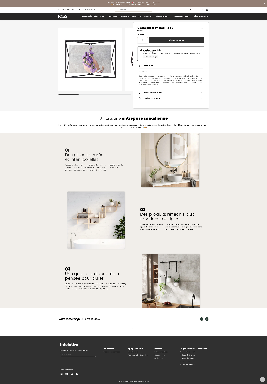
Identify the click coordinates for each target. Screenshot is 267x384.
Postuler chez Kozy (161, 352)
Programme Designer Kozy (138, 355)
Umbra (140, 30)
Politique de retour (187, 358)
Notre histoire (133, 352)
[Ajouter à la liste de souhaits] (202, 28)
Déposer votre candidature (159, 356)
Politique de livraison (187, 355)
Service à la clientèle (188, 352)
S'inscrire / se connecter (112, 352)
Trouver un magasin (187, 364)
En (191, 10)
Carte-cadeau (185, 361)
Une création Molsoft (143, 381)
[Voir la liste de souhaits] (202, 10)
